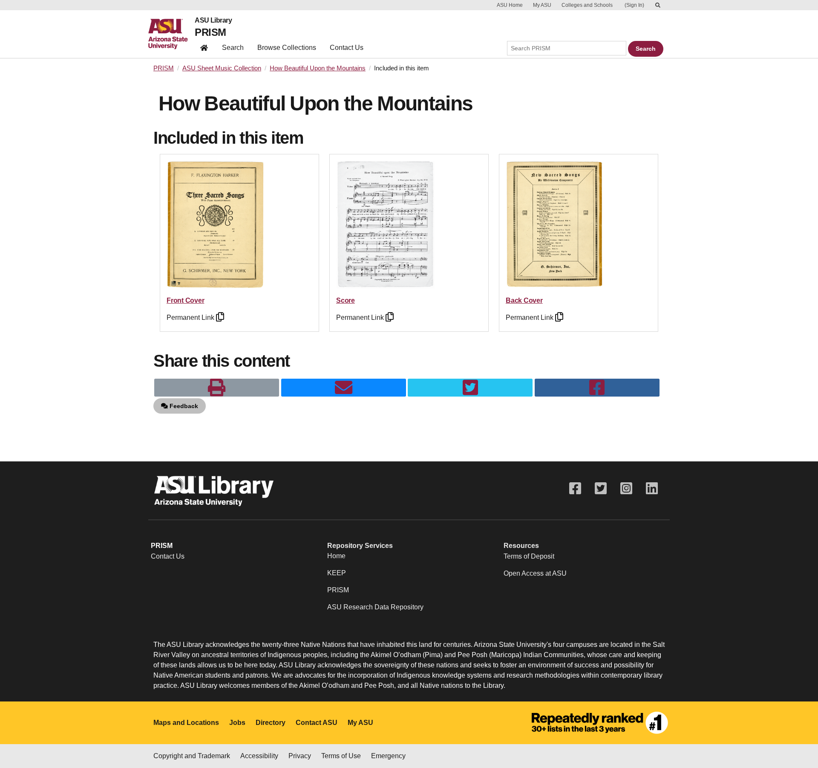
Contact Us (346, 47)
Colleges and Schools (587, 5)
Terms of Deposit (529, 556)
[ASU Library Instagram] (626, 488)
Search (233, 47)
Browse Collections (286, 47)
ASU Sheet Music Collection (221, 68)
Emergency (388, 755)
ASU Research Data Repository (375, 607)
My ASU (542, 5)
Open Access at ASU (535, 573)
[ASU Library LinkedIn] (652, 488)
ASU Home (510, 5)
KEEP (336, 573)
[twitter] (470, 388)
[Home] (171, 34)
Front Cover (185, 300)
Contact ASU (316, 722)
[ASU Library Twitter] (601, 488)
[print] (216, 388)
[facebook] (597, 388)
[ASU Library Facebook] (575, 488)
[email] (343, 388)
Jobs (237, 722)
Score (345, 300)
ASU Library (213, 20)
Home (336, 555)
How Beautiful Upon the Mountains (318, 68)
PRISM (210, 32)
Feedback (183, 406)
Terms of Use (341, 755)
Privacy (299, 755)
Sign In (634, 5)
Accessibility (259, 755)
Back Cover (524, 300)
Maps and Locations (186, 722)
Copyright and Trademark (191, 755)
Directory (270, 722)
